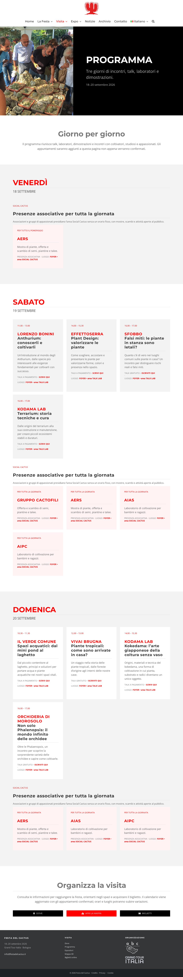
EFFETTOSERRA (87, 334)
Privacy (102, 973)
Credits (95, 973)
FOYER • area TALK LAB (37, 382)
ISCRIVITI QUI (148, 373)
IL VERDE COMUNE (36, 641)
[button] (153, 21)
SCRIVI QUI (44, 377)
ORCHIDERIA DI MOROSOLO (33, 718)
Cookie (110, 973)
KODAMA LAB (31, 409)
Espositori (69, 950)
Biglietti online (71, 957)
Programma (70, 946)
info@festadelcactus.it (15, 954)
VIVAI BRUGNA (86, 641)
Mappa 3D (69, 954)
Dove (67, 943)
